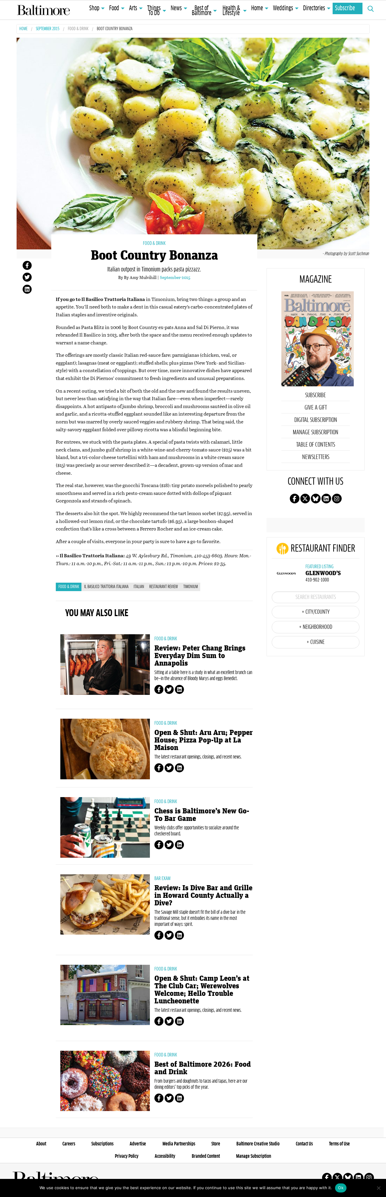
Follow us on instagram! (337, 498)
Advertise (138, 1144)
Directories (314, 8)
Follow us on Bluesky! (316, 498)
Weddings (283, 8)
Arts (133, 8)
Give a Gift (316, 408)
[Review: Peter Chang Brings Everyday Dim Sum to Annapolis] (105, 664)
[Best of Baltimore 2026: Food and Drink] (105, 1081)
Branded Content (206, 1156)
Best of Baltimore (201, 10)
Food (114, 8)
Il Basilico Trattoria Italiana (106, 587)
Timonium (190, 587)
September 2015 (47, 29)
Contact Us (304, 1144)
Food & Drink (78, 29)
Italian (139, 587)
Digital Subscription (315, 420)
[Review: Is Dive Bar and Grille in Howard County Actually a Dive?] (105, 904)
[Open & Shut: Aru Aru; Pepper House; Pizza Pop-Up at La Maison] (105, 749)
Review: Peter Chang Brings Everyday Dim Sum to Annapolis (199, 655)
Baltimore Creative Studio (258, 1144)
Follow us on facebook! (294, 498)
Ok (340, 1187)
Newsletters (315, 457)
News (176, 8)
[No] (378, 1188)
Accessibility (165, 1156)
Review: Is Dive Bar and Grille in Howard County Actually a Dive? (203, 895)
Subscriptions (102, 1144)
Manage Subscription (315, 432)
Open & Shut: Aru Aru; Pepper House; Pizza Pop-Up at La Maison (203, 740)
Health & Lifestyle (231, 10)
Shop (94, 8)
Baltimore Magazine (43, 10)
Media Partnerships (179, 1144)
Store (215, 1144)
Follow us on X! (305, 498)
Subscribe (345, 8)
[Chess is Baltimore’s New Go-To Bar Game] (105, 827)
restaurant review (163, 587)
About (41, 1144)
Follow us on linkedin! (326, 498)
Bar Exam (162, 878)
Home (257, 8)
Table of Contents (315, 445)
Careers (68, 1144)
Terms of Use (339, 1144)
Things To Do (154, 10)
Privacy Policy (126, 1156)
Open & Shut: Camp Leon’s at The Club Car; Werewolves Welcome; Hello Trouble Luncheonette (201, 990)
